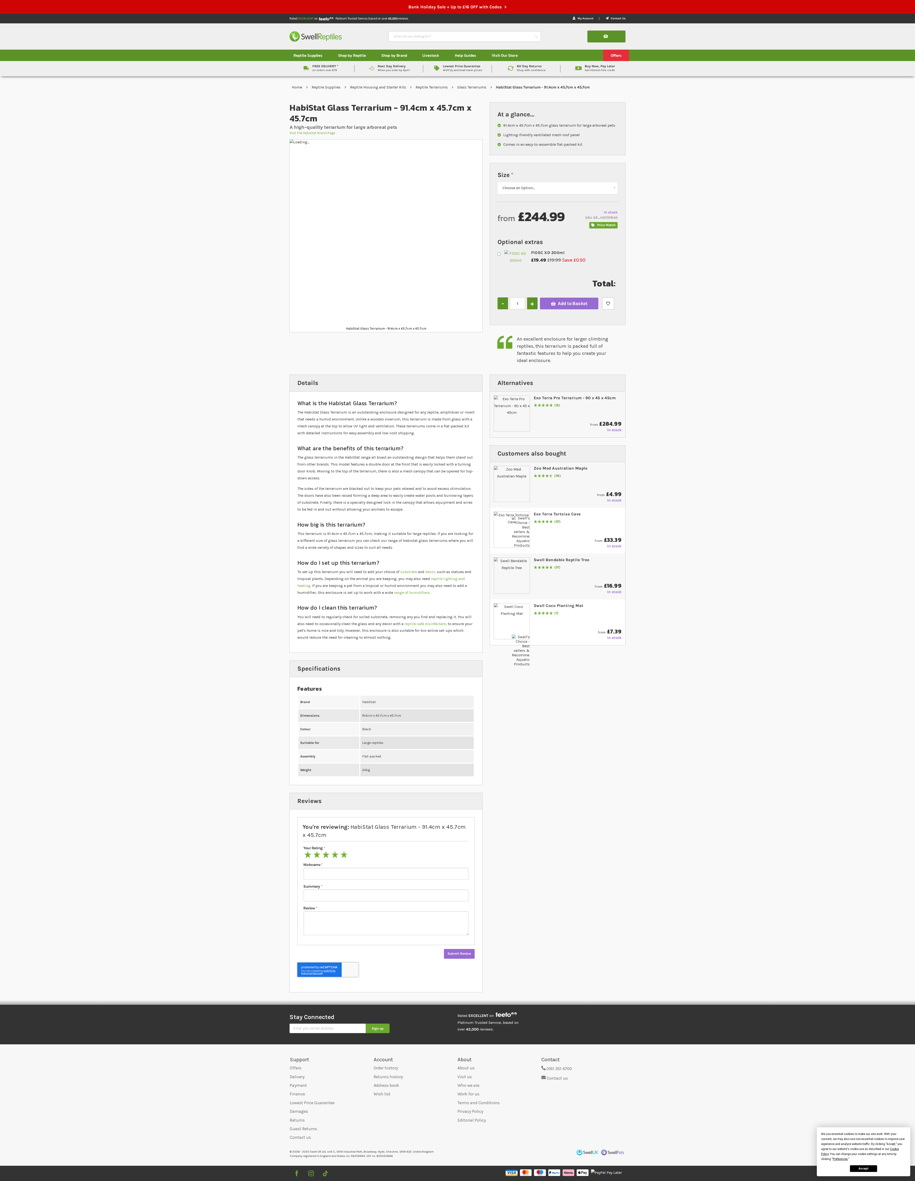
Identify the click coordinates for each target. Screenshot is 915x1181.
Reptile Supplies (326, 87)
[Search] (536, 36)
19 (557, 405)
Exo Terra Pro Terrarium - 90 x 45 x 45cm (575, 397)
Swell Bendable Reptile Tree (562, 559)
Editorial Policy (472, 1120)
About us (466, 1068)
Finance (297, 1094)
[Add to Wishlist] (608, 303)
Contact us (300, 1137)
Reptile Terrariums (432, 87)
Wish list (382, 1094)
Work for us (468, 1094)
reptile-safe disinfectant (425, 624)
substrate (408, 572)
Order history (386, 1068)
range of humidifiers (412, 592)
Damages (299, 1111)
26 (557, 476)
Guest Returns (303, 1128)
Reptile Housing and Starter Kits (378, 87)
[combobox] (460, 36)
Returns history (388, 1076)
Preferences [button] (840, 1159)
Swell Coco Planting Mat (559, 605)
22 (557, 521)
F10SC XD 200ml (547, 252)
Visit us (465, 1076)
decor (430, 572)
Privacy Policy (470, 1111)
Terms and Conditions (479, 1102)
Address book (386, 1085)
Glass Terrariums (472, 87)
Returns (297, 1120)
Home (297, 87)
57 (557, 567)
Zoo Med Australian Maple (560, 468)
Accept (864, 1168)
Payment (298, 1085)
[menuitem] (308, 55)
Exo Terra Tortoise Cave (557, 514)
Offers (295, 1068)
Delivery (297, 1076)
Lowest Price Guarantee (312, 1102)
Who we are (468, 1085)
